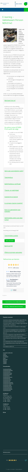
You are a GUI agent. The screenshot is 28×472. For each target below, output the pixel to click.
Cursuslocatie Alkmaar (7, 369)
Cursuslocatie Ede (6, 375)
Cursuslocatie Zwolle (7, 390)
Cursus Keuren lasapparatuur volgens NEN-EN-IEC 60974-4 (14, 334)
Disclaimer (5, 355)
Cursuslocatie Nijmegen (7, 387)
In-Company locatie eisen (8, 352)
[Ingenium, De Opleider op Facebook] (3, 412)
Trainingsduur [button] (8, 177)
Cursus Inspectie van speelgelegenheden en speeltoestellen (14, 330)
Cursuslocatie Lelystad (7, 385)
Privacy (4, 358)
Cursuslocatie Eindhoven (7, 377)
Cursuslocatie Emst (6, 378)
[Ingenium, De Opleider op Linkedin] (5, 412)
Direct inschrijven (9, 240)
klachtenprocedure (6, 452)
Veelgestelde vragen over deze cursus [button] (13, 219)
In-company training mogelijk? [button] (13, 203)
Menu (3, 10)
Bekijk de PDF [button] (8, 246)
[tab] (14, 101)
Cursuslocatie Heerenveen (8, 382)
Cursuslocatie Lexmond (7, 386)
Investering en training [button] (11, 197)
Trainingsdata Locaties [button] (11, 235)
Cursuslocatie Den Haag (7, 373)
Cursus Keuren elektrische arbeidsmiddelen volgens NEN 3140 (14, 320)
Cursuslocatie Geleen (7, 379)
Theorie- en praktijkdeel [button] (11, 190)
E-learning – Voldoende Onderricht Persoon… (14, 306)
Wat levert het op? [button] (9, 100)
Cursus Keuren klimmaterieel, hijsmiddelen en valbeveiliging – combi (14, 327)
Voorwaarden (5, 356)
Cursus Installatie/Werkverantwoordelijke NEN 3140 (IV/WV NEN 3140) (15, 344)
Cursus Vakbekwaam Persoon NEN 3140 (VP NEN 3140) (13, 341)
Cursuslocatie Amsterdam (8, 370)
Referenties (5, 359)
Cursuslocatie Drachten (7, 374)
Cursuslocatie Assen (6, 371)
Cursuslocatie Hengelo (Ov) (8, 383)
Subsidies (5, 362)
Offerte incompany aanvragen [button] (13, 252)
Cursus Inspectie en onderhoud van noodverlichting (12, 336)
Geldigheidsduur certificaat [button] (12, 184)
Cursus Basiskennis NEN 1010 (8, 346)
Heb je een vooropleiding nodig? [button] (13, 171)
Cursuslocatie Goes (6, 381)
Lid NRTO (5, 363)
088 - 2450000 (7, 400)
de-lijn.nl (20, 469)
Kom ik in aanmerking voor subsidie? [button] (12, 210)
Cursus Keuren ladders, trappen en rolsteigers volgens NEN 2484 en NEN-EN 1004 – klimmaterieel (15, 324)
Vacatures (5, 360)
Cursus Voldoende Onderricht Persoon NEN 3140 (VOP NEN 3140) (14, 339)
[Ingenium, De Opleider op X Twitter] (4, 412)
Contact (4, 354)
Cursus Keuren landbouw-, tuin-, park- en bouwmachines (13, 321)
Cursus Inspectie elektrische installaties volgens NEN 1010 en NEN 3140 (14, 332)
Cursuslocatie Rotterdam (7, 389)
